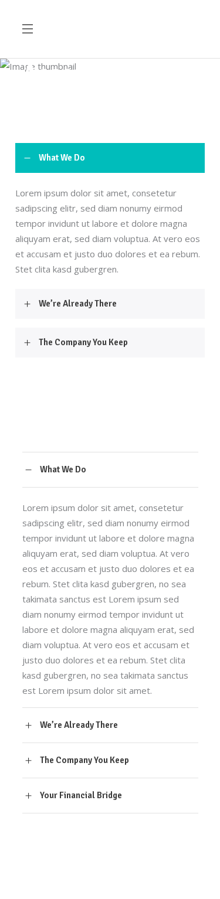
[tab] (110, 158)
